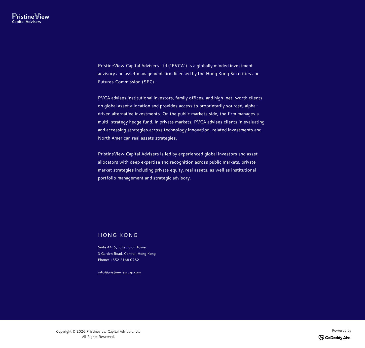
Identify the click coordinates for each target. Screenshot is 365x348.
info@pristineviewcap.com (119, 272)
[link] (30, 18)
